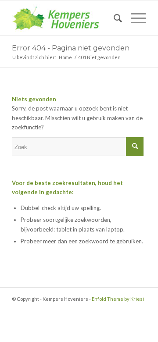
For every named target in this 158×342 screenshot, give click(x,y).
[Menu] (134, 18)
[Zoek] (113, 18)
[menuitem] (113, 18)
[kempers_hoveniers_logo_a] (65, 18)
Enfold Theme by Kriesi (118, 299)
